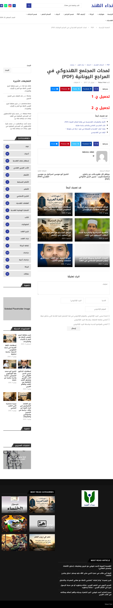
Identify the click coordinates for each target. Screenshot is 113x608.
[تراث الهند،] (42, 523)
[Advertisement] (56, 46)
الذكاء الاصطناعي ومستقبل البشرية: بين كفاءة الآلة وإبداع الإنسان (92, 208)
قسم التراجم (69, 14)
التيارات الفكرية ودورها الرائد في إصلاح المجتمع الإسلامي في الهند (93, 259)
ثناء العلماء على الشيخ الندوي (19, 97)
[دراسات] (42, 504)
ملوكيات (101, 14)
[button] (5, 460)
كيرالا (92, 14)
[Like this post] (95, 89)
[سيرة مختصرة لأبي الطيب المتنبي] (9, 396)
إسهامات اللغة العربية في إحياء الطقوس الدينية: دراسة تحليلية (57, 208)
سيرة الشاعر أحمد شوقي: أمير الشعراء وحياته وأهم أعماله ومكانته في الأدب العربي (85, 593)
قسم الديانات (32, 14)
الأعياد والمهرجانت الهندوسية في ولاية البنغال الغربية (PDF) (85, 121)
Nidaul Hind (102, 82)
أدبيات (58, 14)
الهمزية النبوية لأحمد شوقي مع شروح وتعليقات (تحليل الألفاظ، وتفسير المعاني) (87, 567)
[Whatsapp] (5, 5)
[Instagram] (9, 5)
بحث (28, 5)
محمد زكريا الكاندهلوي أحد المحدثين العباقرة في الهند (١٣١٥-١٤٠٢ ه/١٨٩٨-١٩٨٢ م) (17, 116)
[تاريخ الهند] (14, 523)
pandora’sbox (26, 103)
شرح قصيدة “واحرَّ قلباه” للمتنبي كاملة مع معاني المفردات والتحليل (85, 580)
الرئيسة (110, 14)
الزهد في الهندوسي (98, 132)
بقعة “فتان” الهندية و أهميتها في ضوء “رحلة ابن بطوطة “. (85, 128)
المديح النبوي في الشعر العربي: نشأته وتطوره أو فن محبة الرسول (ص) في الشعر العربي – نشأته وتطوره (86, 586)
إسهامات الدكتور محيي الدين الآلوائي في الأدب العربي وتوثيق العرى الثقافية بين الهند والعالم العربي (24, 379)
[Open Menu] (1, 5)
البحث (29, 65)
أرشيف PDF (81, 14)
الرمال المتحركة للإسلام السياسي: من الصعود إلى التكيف (56, 234)
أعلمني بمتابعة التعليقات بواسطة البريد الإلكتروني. (91, 320)
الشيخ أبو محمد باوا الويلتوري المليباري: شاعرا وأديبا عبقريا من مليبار (10, 375)
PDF (92, 28)
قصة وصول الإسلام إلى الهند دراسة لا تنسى (17, 458)
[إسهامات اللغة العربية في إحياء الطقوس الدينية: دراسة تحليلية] (9, 338)
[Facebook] (14, 5)
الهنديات (110, 20)
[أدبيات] (14, 542)
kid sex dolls (26, 85)
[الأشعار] (42, 542)
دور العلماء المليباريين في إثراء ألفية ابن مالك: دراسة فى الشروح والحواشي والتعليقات (25, 410)
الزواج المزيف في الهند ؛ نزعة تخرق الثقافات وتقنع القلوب (55, 259)
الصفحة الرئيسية (104, 28)
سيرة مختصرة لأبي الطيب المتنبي (11, 406)
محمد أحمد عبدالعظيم (23, 123)
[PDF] (14, 504)
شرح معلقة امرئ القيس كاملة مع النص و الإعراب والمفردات (19, 88)
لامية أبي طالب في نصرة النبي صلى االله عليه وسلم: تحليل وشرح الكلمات (86, 574)
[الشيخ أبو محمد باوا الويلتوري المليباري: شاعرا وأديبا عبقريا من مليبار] (9, 364)
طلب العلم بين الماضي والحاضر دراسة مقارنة (90, 125)
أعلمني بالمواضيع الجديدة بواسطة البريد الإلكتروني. (90, 324)
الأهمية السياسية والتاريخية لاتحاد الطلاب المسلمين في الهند (93, 234)
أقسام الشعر (46, 14)
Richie (29, 96)
